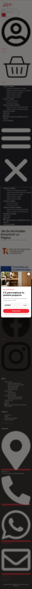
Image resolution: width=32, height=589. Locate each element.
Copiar (25, 305)
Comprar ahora (16, 311)
